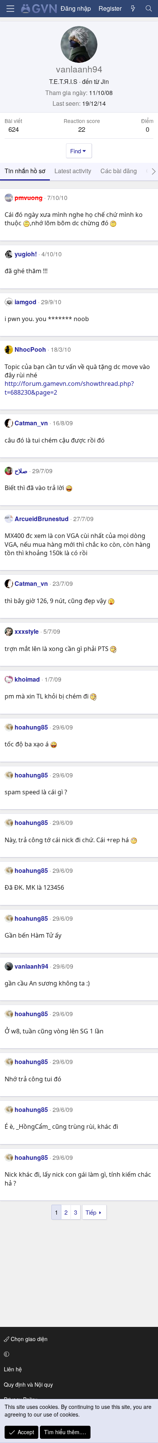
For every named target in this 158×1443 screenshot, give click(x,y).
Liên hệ (13, 1369)
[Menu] (10, 8)
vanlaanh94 (31, 966)
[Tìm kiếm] (148, 8)
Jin (105, 81)
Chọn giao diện (28, 1339)
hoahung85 (31, 727)
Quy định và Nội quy (28, 1384)
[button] (77, 1354)
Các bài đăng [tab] (118, 170)
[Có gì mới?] (133, 8)
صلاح (21, 470)
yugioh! (26, 253)
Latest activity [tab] (72, 170)
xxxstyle (27, 631)
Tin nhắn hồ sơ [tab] (25, 170)
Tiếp (91, 1212)
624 (13, 129)
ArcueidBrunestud (42, 518)
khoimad (27, 679)
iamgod (25, 301)
